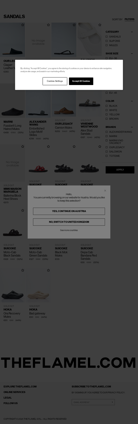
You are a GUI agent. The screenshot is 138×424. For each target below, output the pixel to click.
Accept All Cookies (81, 81)
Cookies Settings (55, 81)
